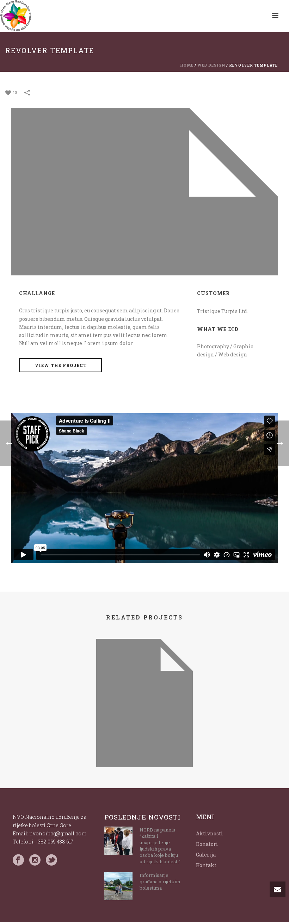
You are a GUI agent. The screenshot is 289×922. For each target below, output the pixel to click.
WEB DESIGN (211, 65)
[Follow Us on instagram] (35, 860)
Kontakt (206, 865)
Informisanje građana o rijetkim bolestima (160, 881)
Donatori (207, 844)
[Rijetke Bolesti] (15, 16)
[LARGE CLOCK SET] (144, 668)
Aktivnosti (209, 833)
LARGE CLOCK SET (144, 748)
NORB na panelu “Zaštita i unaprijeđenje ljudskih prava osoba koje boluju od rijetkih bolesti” (160, 846)
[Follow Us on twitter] (51, 860)
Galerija (206, 854)
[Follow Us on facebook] (18, 860)
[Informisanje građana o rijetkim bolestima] (118, 886)
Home (186, 65)
